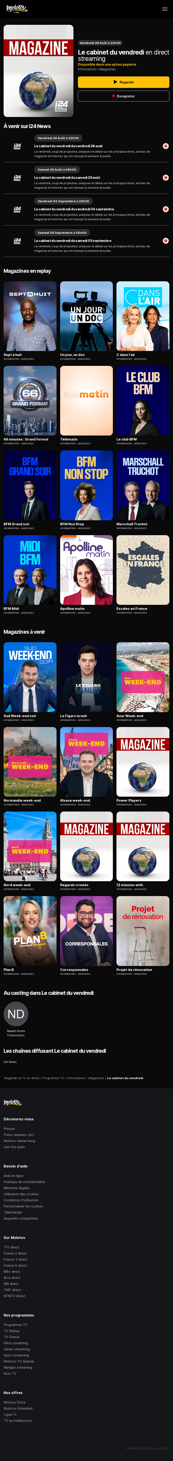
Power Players (128, 800)
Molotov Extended (18, 1408)
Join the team (14, 1147)
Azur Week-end (129, 716)
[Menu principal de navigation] (165, 9)
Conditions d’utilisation (21, 1200)
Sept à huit (13, 355)
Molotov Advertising (19, 1141)
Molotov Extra (14, 1402)
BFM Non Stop (72, 524)
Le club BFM (126, 439)
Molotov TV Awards (19, 1361)
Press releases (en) (19, 1135)
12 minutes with (129, 885)
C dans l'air (125, 355)
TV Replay (12, 1331)
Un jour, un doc (72, 355)
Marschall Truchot (132, 524)
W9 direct (11, 1284)
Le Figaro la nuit (73, 716)
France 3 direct (15, 1259)
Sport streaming (16, 1355)
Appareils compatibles (21, 1218)
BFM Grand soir (17, 524)
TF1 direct (11, 1247)
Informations (87, 69)
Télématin (68, 439)
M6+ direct (12, 1271)
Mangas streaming (18, 1367)
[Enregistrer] (165, 146)
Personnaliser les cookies (23, 1206)
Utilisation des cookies (21, 1194)
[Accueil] (16, 9)
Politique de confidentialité (24, 1182)
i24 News (10, 1062)
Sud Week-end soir (20, 716)
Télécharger (13, 1212)
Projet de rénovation (134, 970)
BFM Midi (11, 609)
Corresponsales (74, 970)
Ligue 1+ (10, 1414)
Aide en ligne (13, 1176)
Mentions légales (17, 1188)
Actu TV (10, 1373)
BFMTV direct (14, 1296)
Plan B (9, 970)
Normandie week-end (22, 800)
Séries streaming (17, 1349)
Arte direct (12, 1277)
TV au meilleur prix (18, 1420)
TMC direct (12, 1290)
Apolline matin (72, 609)
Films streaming (16, 1343)
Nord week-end (17, 885)
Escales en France (131, 609)
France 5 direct (15, 1265)
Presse (9, 1128)
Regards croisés (74, 885)
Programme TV (15, 1325)
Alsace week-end (75, 800)
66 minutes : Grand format (26, 439)
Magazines (108, 69)
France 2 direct (15, 1253)
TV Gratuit (12, 1337)
